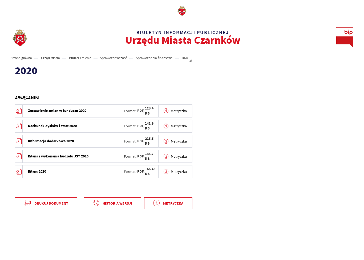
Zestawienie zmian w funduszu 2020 (57, 110)
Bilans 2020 (37, 171)
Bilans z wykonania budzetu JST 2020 (58, 156)
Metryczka (179, 110)
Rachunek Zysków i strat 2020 (52, 125)
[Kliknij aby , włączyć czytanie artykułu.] (18, 85)
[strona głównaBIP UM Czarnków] (20, 37)
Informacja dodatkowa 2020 (51, 141)
